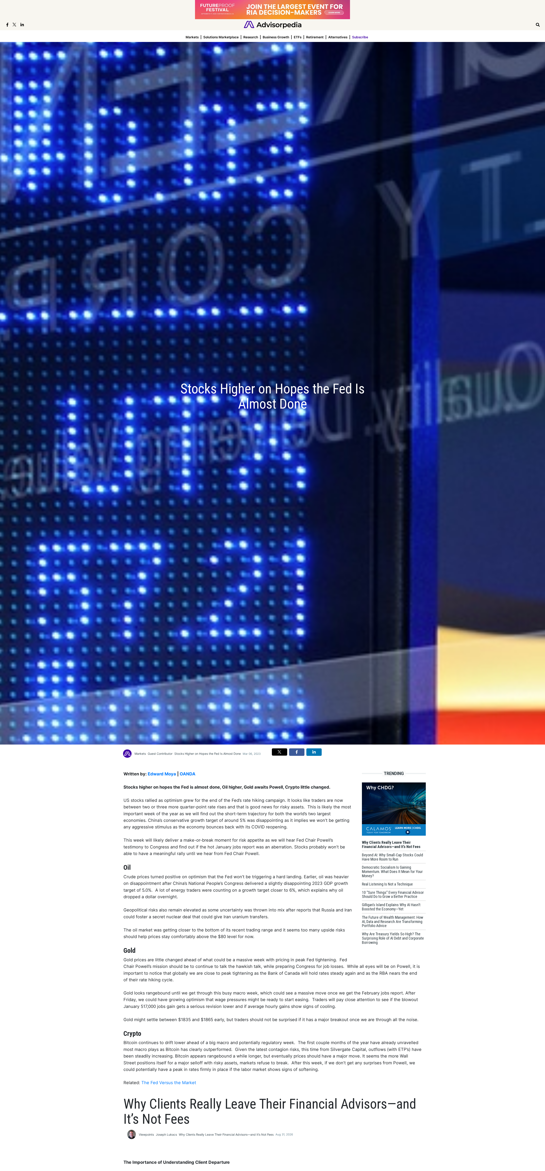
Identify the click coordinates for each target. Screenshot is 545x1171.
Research (250, 37)
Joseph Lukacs (166, 1134)
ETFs (297, 37)
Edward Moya (162, 773)
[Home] (272, 24)
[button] (279, 752)
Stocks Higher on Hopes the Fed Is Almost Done (207, 753)
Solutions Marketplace (221, 37)
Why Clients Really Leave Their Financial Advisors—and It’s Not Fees (226, 1134)
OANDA (187, 773)
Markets (192, 37)
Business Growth (276, 37)
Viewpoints (146, 1134)
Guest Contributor (160, 753)
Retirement (315, 37)
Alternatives (337, 37)
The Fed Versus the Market (168, 1082)
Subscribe (360, 37)
